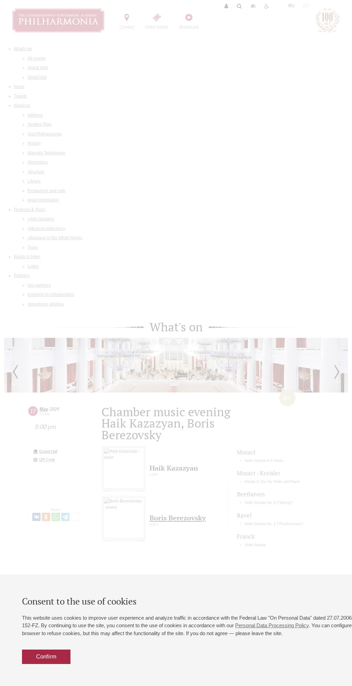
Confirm (46, 656)
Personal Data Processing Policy (272, 625)
